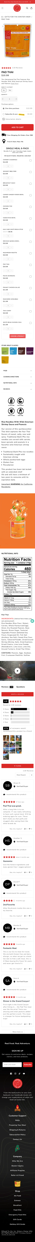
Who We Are (17, 1161)
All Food (17, 1196)
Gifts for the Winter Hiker (18, 17)
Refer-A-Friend (17, 1175)
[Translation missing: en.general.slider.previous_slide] (12, 61)
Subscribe (28, 1064)
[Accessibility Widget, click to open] (32, 621)
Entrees (17, 1200)
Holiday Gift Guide (17, 1224)
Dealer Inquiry (17, 1166)
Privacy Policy (25, 1233)
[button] (2, 8)
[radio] (3, 108)
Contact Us (17, 1139)
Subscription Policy (17, 1135)
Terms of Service (8, 1234)
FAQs (17, 1120)
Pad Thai (5, 19)
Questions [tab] (20, 687)
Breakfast (17, 1205)
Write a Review (17, 694)
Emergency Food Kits (17, 1215)
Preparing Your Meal (17, 1125)
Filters (18, 766)
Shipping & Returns (17, 1130)
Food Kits (17, 1210)
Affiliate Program (17, 1170)
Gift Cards (17, 1219)
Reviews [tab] (7, 687)
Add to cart (18, 127)
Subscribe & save (14, 114)
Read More (14, 83)
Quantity (4, 94)
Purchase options (7, 104)
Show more (17, 1032)
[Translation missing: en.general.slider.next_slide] (23, 61)
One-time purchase (12, 108)
